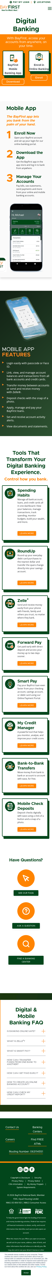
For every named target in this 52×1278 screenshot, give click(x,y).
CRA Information (16, 1184)
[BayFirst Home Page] (10, 8)
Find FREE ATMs (37, 1141)
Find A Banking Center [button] (26, 960)
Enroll (39, 77)
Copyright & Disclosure (20, 1178)
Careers (10, 1139)
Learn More (27, 533)
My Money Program (35, 1184)
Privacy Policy (41, 1266)
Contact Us (12, 1127)
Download (13, 81)
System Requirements (26, 1187)
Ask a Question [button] (26, 926)
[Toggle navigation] (49, 8)
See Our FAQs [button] (26, 893)
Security (37, 1178)
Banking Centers (37, 1129)
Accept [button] (26, 1272)
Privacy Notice (34, 1181)
